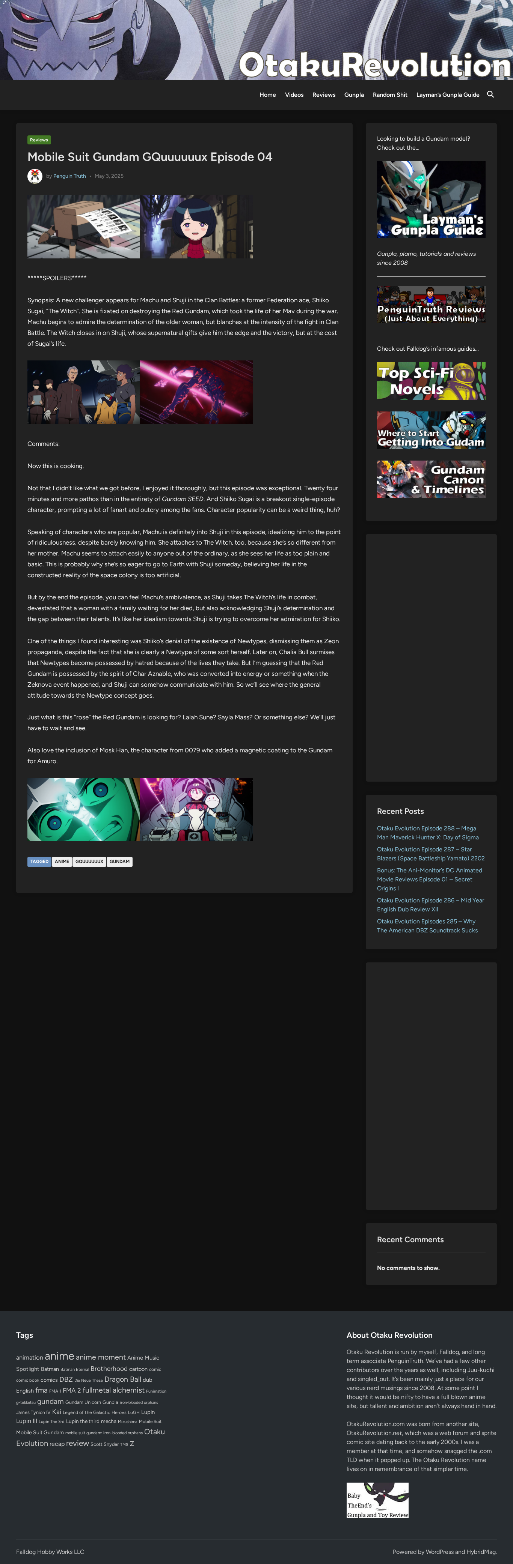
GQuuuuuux (89, 861)
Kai (56, 1411)
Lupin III (26, 1420)
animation (29, 1357)
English (25, 1390)
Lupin (148, 1412)
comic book (27, 1380)
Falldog (449, 1351)
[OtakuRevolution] (256, 39)
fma (41, 1390)
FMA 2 (72, 1390)
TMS (124, 1444)
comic (155, 1369)
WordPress (440, 1551)
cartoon (138, 1369)
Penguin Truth (69, 176)
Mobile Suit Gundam (40, 1432)
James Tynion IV (33, 1412)
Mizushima (127, 1421)
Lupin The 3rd (52, 1421)
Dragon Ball (122, 1379)
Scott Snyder (105, 1444)
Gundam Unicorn (83, 1402)
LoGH (134, 1412)
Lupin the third (83, 1421)
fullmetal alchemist (114, 1389)
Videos (294, 94)
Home (268, 94)
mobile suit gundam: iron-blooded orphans (104, 1432)
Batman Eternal (74, 1369)
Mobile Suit (150, 1421)
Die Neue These (88, 1380)
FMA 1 (55, 1391)
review (77, 1443)
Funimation (156, 1391)
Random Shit (390, 94)
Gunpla (354, 94)
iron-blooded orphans (139, 1402)
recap (57, 1443)
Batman (50, 1369)
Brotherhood (109, 1368)
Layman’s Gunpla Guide (448, 94)
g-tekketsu (26, 1402)
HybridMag (481, 1551)
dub (147, 1379)
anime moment (101, 1356)
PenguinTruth (405, 1360)
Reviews (323, 94)
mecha (108, 1421)
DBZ (66, 1379)
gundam (120, 861)
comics (49, 1380)
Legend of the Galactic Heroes (95, 1412)
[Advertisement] (431, 657)
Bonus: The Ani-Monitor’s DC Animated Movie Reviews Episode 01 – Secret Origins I (429, 879)
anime (62, 861)
